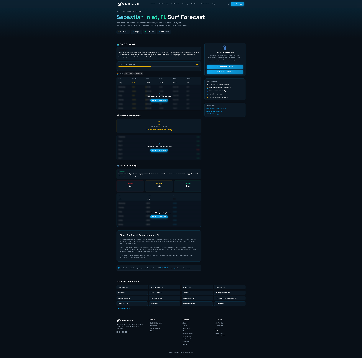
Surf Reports (175, 4)
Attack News (204, 4)
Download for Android (226, 72)
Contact (185, 325)
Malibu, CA (121, 292)
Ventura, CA (187, 287)
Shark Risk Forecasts (156, 323)
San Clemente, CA (189, 298)
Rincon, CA (186, 292)
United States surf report (168, 268)
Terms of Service (221, 336)
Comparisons (187, 341)
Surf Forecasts (127, 11)
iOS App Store (220, 323)
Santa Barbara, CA (189, 303)
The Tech (194, 4)
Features (153, 4)
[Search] (227, 3)
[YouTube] (126, 332)
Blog (213, 4)
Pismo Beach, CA (156, 298)
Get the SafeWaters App (159, 100)
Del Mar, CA (154, 303)
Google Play (219, 325)
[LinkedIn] (117, 332)
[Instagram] (120, 332)
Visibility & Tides (155, 328)
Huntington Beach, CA (223, 292)
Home (118, 11)
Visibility (185, 4)
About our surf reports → (214, 111)
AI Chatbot (153, 331)
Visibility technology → (213, 114)
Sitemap (185, 344)
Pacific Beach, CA (156, 292)
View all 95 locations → (124, 308)
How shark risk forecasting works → (217, 108)
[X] (123, 332)
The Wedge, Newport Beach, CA (226, 298)
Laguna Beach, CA (124, 298)
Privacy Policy (220, 333)
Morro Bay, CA (220, 287)
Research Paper (188, 333)
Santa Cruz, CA (123, 287)
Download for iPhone (226, 66)
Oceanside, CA (123, 303)
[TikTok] (129, 332)
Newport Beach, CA (157, 287)
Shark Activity (163, 4)
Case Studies (187, 336)
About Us (185, 323)
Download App (237, 4)
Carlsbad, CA (220, 303)
